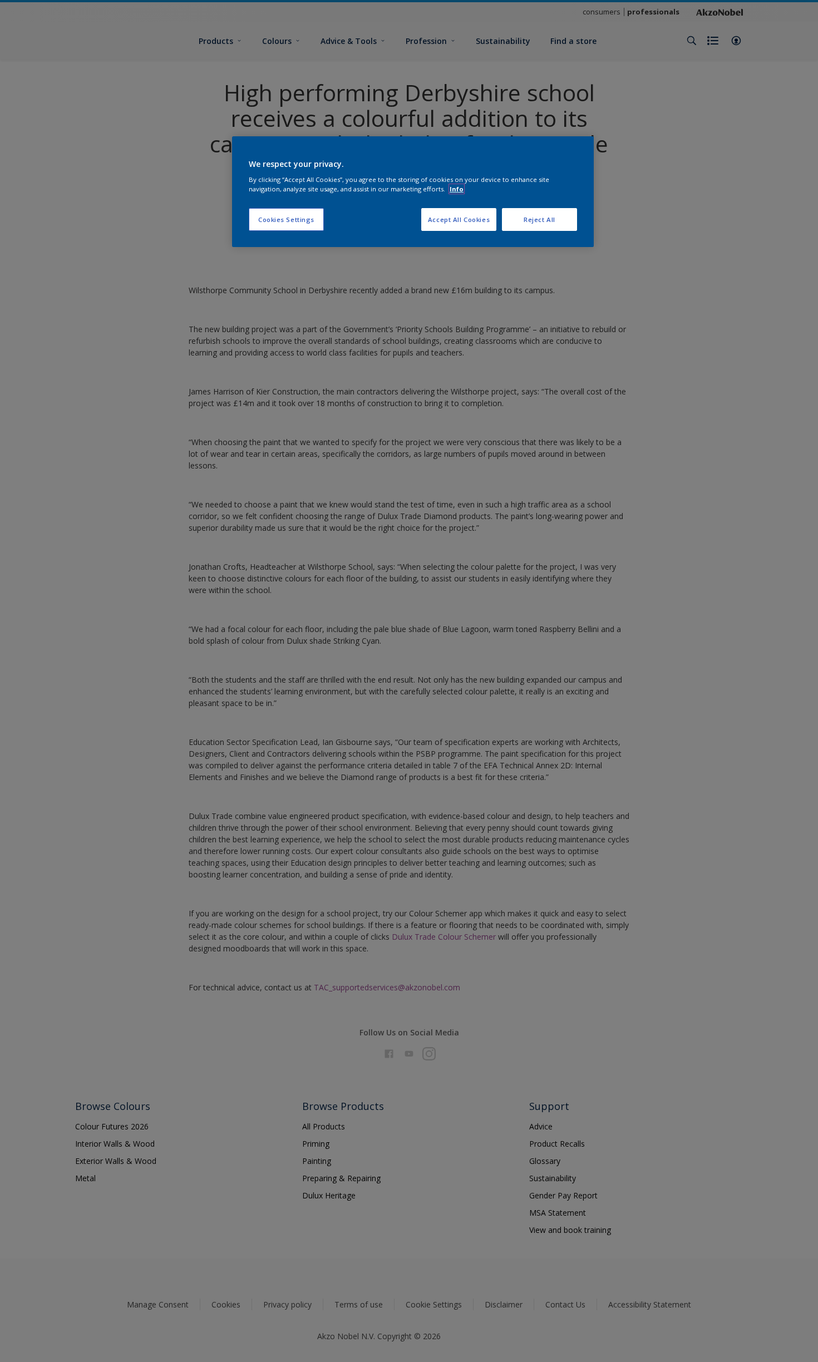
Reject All (539, 219)
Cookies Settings (286, 219)
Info (457, 189)
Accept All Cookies (459, 219)
